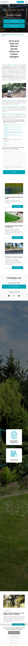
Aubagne (10, 33)
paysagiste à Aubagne (11, 64)
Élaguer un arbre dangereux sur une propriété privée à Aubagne (10, 613)
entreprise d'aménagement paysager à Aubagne (14, 107)
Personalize (14, 640)
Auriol (5, 144)
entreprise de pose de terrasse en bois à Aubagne (14, 114)
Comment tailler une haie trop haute (14, 197)
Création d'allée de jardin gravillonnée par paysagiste (13, 131)
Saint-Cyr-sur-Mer (7, 145)
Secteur (6, 33)
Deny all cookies (14, 636)
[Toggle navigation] (26, 2)
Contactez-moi (14, 26)
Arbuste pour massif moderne (14, 257)
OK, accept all (14, 632)
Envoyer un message (14, 286)
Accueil (2, 33)
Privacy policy (14, 642)
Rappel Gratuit (20, 1)
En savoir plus (17, 206)
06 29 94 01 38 (14, 21)
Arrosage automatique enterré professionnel (14, 226)
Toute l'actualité (15, 625)
